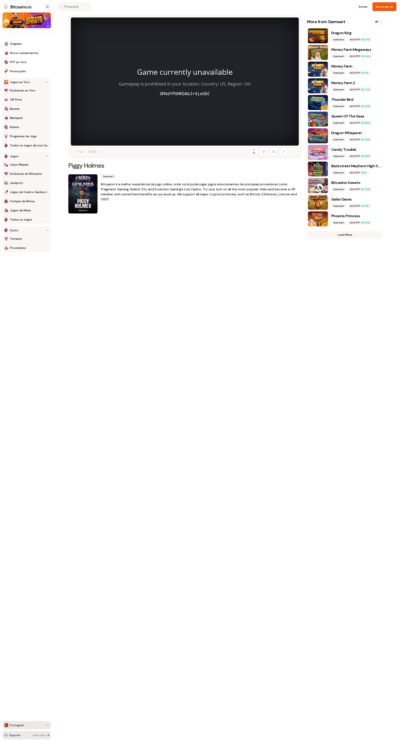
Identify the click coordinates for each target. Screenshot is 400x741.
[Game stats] (264, 151)
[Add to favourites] (274, 151)
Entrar (363, 7)
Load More (345, 235)
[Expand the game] (284, 151)
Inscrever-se (384, 7)
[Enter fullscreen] (294, 151)
